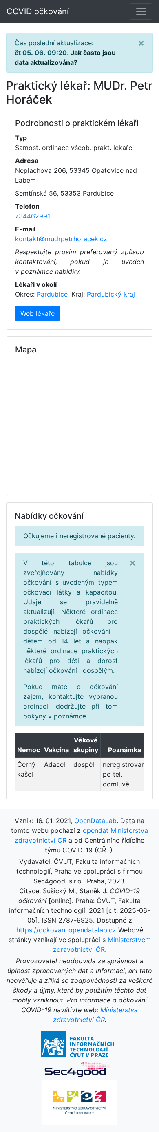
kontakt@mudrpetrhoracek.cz (61, 239)
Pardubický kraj (111, 294)
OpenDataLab (95, 821)
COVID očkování (38, 11)
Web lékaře (37, 313)
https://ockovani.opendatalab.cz (66, 930)
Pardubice (53, 294)
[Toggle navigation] (141, 11)
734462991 (32, 216)
